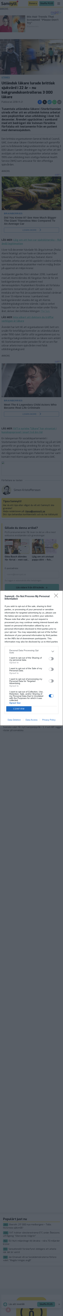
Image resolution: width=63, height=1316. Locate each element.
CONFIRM (19, 709)
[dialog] (31, 658)
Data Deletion (14, 720)
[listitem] (31, 651)
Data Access (31, 720)
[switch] (51, 658)
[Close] (57, 596)
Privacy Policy (49, 720)
